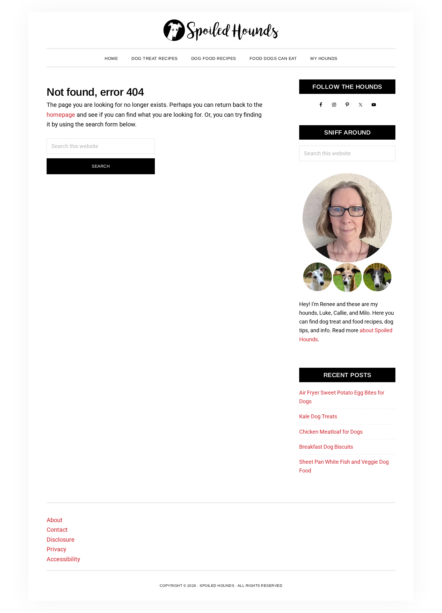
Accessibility (63, 559)
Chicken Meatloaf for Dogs (331, 432)
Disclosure (61, 539)
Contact (57, 529)
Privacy (56, 549)
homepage (61, 114)
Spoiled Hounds (221, 30)
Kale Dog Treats (318, 416)
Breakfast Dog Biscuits (326, 447)
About (55, 520)
